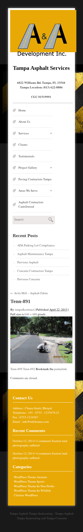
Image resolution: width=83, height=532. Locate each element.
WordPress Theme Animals (30, 477)
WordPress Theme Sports (29, 481)
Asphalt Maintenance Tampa (35, 254)
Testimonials (26, 156)
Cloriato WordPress (26, 495)
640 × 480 (30, 314)
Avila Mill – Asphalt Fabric (29, 293)
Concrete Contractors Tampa (35, 271)
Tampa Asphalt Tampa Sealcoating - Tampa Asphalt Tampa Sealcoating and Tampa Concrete (42, 515)
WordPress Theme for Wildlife (32, 490)
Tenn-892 (29, 369)
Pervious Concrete (28, 279)
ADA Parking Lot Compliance (36, 245)
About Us (24, 121)
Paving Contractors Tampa (34, 179)
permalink (60, 369)
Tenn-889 (16, 369)
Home (22, 110)
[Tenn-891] (41, 339)
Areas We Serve (28, 190)
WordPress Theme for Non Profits (34, 486)
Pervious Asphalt (28, 262)
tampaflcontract (24, 309)
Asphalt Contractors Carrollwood (30, 204)
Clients (22, 144)
